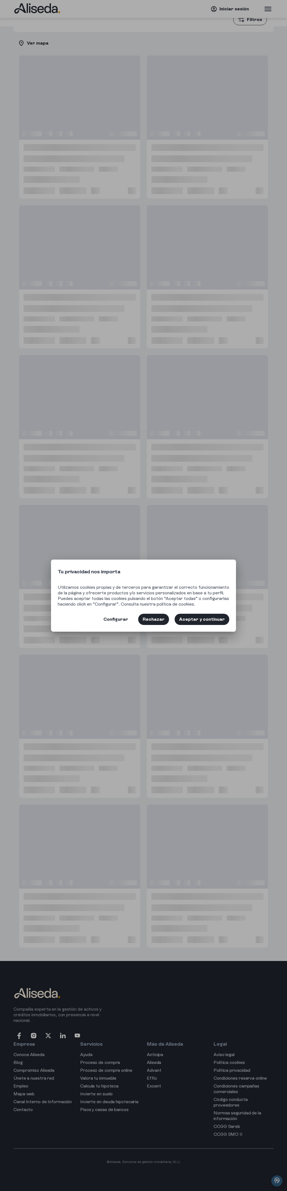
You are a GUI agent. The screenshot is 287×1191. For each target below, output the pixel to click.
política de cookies (175, 604)
